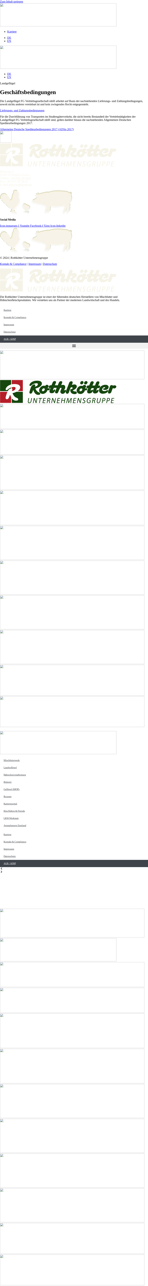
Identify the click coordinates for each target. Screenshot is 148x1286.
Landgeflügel (10, 767)
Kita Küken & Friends (14, 811)
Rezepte (8, 796)
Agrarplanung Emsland (15, 825)
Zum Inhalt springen (11, 1)
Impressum (35, 263)
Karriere (7, 310)
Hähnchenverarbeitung (15, 774)
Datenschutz (50, 263)
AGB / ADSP (10, 339)
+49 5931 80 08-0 (20, 178)
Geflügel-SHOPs (11, 789)
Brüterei (8, 782)
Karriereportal (10, 803)
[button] (74, 346)
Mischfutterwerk (12, 760)
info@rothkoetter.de (20, 184)
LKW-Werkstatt (11, 818)
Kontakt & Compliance (13, 263)
